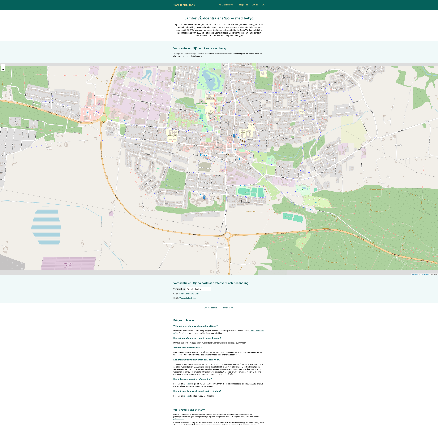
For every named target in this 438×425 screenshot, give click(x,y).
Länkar (255, 5)
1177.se (186, 384)
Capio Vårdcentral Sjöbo (189, 294)
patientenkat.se (178, 419)
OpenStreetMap (425, 274)
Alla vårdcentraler (227, 5)
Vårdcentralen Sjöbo (187, 298)
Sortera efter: (179, 289)
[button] (234, 136)
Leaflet (415, 274)
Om (263, 5)
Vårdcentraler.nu (184, 4)
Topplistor (243, 5)
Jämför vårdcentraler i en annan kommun (219, 308)
